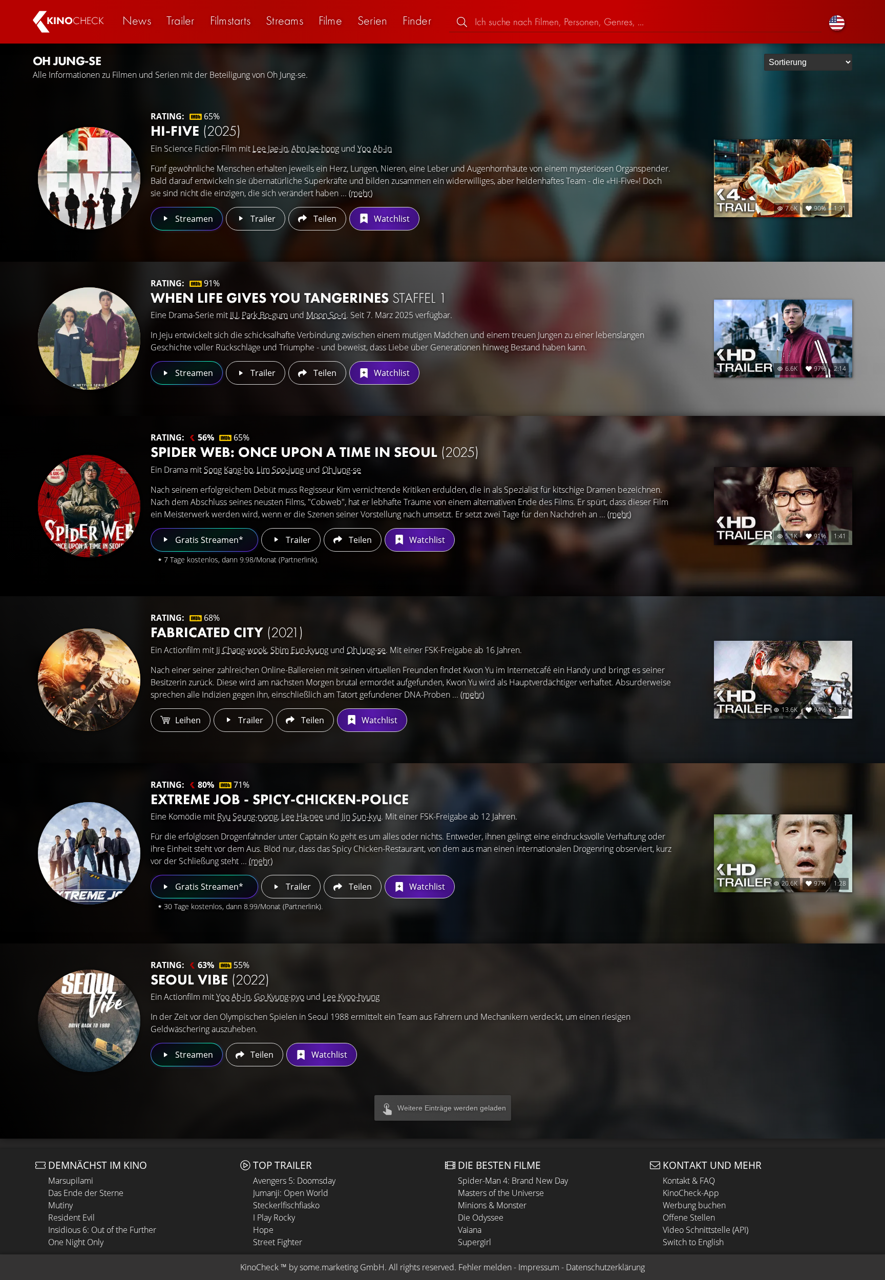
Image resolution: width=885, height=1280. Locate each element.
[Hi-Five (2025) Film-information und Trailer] (89, 178)
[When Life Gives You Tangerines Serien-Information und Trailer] (89, 338)
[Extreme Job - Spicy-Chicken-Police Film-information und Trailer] (89, 853)
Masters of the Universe (501, 1193)
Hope (263, 1230)
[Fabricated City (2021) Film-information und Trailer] (89, 679)
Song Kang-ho (228, 469)
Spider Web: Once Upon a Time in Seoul (315, 452)
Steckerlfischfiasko (286, 1205)
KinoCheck (259, 1267)
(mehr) (360, 193)
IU (234, 315)
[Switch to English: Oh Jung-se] (836, 22)
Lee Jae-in (270, 148)
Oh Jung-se (341, 469)
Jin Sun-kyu (361, 816)
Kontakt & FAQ (689, 1181)
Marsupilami (70, 1181)
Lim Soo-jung (280, 469)
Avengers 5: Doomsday (294, 1181)
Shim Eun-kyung (299, 650)
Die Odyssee (480, 1217)
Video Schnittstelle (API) (705, 1230)
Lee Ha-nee (302, 816)
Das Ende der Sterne (85, 1193)
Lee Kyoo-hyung (351, 996)
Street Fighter (277, 1242)
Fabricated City (227, 632)
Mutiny (60, 1205)
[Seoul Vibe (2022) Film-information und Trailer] (89, 1021)
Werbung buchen (694, 1205)
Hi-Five (196, 131)
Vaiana (469, 1230)
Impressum (538, 1267)
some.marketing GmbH (342, 1267)
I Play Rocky (274, 1217)
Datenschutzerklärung (605, 1267)
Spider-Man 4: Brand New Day (513, 1181)
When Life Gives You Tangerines (299, 298)
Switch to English (693, 1242)
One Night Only (75, 1242)
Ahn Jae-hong (315, 148)
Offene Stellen (689, 1217)
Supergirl (474, 1242)
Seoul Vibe (210, 980)
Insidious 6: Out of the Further (102, 1230)
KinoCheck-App (691, 1193)
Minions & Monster (492, 1205)
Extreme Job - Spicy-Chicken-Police (280, 799)
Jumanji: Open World (290, 1193)
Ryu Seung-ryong (247, 816)
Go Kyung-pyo (279, 996)
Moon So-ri (326, 315)
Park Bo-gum (265, 315)
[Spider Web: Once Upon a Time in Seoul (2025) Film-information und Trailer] (89, 506)
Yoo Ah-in (374, 148)
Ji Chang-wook (241, 650)
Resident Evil (71, 1217)
